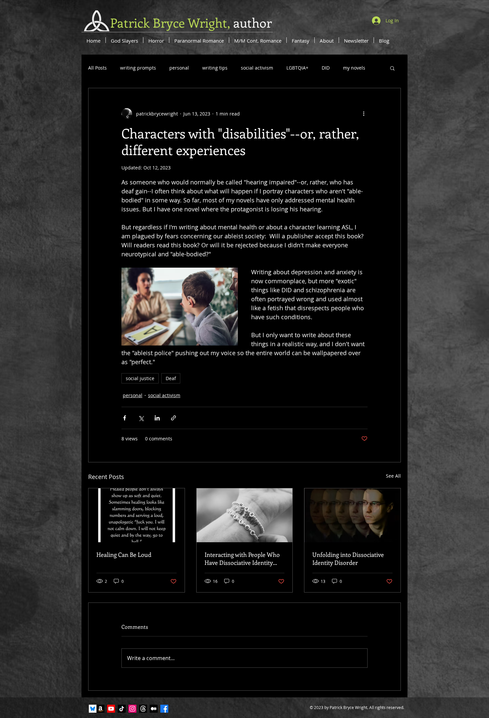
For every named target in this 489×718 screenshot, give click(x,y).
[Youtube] (111, 709)
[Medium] (154, 709)
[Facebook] (164, 709)
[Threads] (143, 709)
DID (326, 68)
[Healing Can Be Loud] (136, 515)
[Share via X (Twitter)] (141, 418)
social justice (140, 378)
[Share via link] (173, 418)
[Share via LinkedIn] (157, 418)
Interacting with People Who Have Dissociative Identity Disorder (242, 559)
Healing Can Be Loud (123, 555)
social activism (257, 68)
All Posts (97, 68)
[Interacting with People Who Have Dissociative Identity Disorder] (245, 515)
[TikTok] (122, 709)
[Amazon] (100, 709)
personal (179, 68)
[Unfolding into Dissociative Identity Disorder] (352, 515)
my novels (354, 68)
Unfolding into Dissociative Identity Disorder (348, 559)
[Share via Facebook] (124, 418)
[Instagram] (132, 709)
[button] (392, 68)
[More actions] (364, 114)
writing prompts (138, 68)
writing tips (215, 68)
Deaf (171, 378)
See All (393, 476)
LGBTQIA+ (297, 68)
